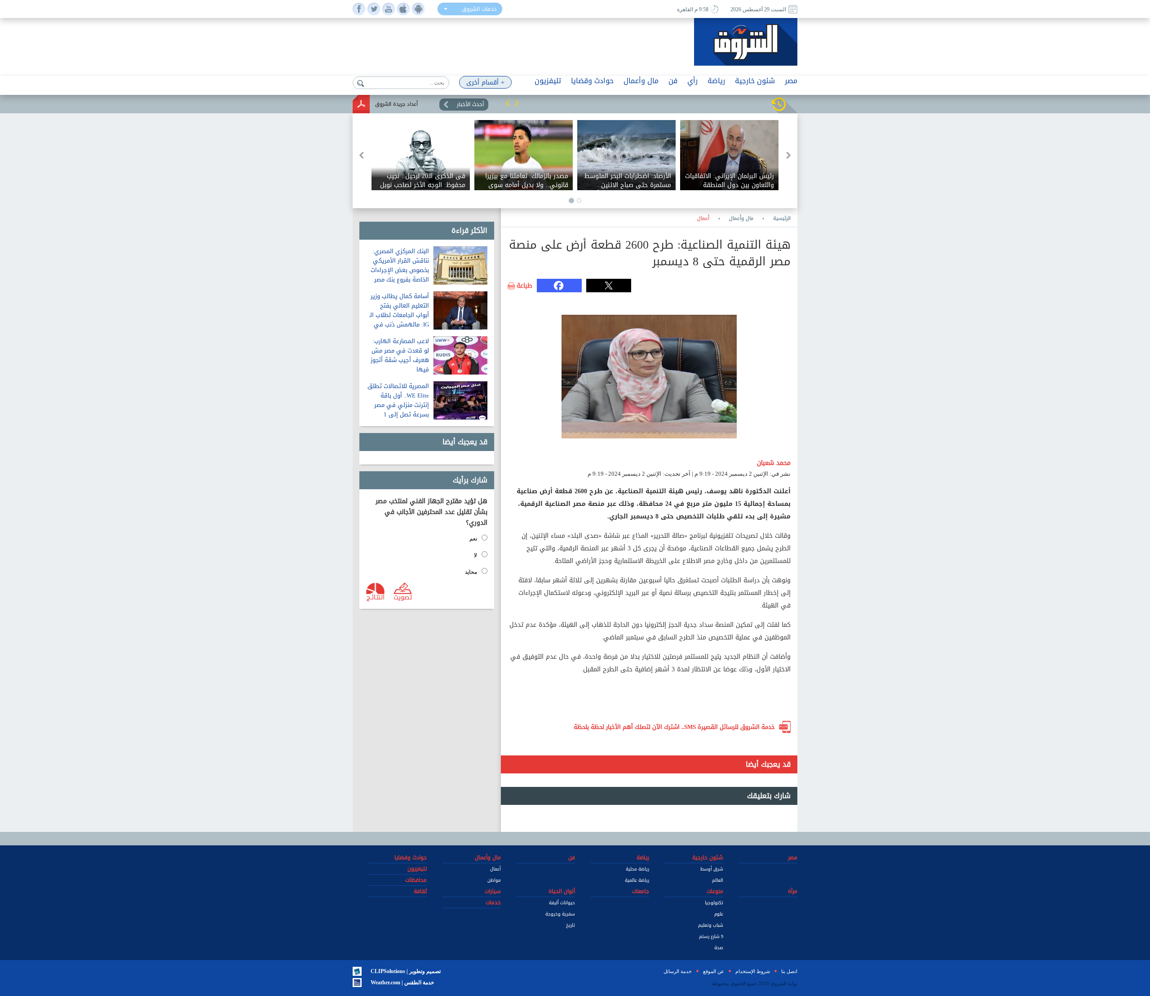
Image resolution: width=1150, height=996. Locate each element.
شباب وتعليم (710, 925)
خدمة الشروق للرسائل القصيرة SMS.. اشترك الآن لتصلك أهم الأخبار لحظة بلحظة (674, 726)
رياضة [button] (716, 81)
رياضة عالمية (637, 880)
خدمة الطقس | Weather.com (402, 982)
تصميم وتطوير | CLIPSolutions (406, 971)
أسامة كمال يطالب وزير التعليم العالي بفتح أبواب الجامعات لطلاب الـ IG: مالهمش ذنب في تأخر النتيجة (399, 314)
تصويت (403, 596)
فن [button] (672, 81)
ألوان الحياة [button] (561, 891)
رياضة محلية (637, 869)
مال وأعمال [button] (641, 81)
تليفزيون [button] (548, 81)
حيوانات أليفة (562, 902)
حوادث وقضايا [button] (592, 81)
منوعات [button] (715, 891)
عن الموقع (713, 971)
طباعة (524, 285)
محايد (471, 572)
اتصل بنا (789, 971)
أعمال (703, 218)
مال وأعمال (741, 218)
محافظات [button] (416, 880)
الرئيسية (782, 218)
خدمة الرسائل (677, 971)
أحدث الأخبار (470, 104)
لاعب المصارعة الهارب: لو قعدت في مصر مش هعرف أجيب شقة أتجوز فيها (400, 355)
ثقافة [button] (420, 891)
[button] (507, 103)
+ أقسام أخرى (485, 82)
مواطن (494, 880)
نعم (473, 539)
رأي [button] (692, 81)
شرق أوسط (711, 869)
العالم (717, 880)
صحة (718, 947)
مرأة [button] (792, 891)
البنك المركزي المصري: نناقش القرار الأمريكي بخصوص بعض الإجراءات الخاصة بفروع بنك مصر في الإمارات (400, 270)
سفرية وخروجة (560, 914)
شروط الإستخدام (752, 971)
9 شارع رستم (711, 936)
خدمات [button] (493, 902)
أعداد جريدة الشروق (396, 104)
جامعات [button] (640, 891)
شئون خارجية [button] (755, 81)
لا (475, 555)
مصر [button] (791, 81)
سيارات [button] (493, 891)
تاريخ (570, 925)
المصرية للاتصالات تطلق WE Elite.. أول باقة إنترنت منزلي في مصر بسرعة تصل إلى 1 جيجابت (398, 404)
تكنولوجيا (714, 902)
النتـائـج (376, 596)
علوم (718, 914)
